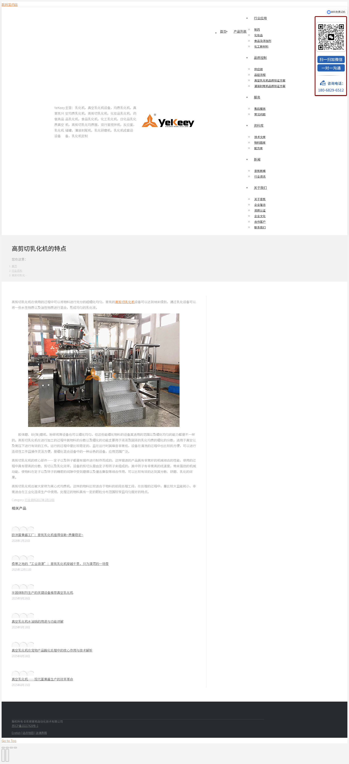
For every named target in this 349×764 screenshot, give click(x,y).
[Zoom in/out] (15, 747)
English (16, 733)
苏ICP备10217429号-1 (25, 726)
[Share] (7, 747)
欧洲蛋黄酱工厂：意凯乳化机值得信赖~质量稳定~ (47, 534)
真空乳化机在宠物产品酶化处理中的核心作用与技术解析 (52, 650)
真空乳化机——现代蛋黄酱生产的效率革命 (42, 679)
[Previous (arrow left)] (3, 755)
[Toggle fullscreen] (11, 747)
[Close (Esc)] (3, 747)
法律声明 (41, 733)
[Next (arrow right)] (7, 755)
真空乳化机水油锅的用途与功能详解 (37, 621)
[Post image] (23, 529)
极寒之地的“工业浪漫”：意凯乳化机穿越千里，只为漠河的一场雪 (60, 563)
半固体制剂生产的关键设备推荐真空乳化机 (42, 592)
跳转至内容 (10, 4)
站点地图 (28, 733)
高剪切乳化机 (125, 301)
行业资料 (30, 500)
